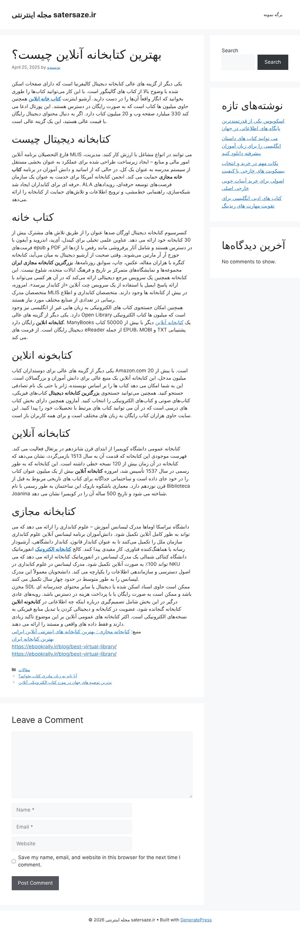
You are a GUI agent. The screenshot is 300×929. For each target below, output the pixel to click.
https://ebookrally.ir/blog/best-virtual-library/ (64, 646)
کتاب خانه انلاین (45, 99)
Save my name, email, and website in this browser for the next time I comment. (99, 861)
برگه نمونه (273, 14)
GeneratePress (196, 920)
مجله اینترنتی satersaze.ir (54, 14)
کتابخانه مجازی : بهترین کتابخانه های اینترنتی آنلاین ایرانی (71, 632)
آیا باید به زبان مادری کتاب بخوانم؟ (47, 675)
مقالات (24, 669)
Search (230, 50)
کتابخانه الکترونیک (53, 549)
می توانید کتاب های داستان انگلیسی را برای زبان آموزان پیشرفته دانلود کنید (251, 145)
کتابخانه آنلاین (169, 322)
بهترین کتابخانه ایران (33, 639)
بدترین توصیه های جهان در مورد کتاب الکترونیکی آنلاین (65, 682)
